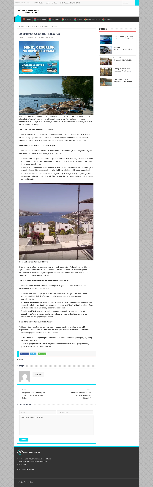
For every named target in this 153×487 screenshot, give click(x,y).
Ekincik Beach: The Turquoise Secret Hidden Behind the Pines (122, 81)
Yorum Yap (49, 38)
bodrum (41, 38)
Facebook (24, 354)
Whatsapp (42, 354)
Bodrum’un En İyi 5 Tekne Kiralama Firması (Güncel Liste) (123, 39)
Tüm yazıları (38, 374)
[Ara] (137, 3)
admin (21, 38)
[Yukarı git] (148, 482)
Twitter (33, 354)
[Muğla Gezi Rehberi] (27, 13)
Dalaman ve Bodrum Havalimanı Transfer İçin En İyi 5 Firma (123, 49)
